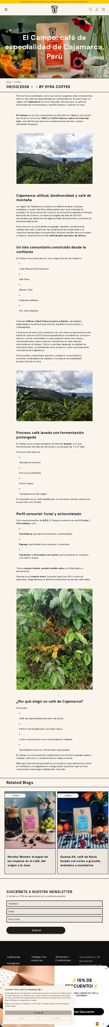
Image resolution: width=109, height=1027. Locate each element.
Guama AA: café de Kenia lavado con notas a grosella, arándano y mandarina (80, 861)
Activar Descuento (81, 1012)
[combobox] (100, 1024)
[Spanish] (100, 1024)
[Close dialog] (106, 968)
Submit (36, 930)
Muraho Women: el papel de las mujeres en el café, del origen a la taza (28, 861)
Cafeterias (13, 957)
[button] (6, 9)
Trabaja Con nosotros (39, 958)
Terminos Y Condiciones (63, 958)
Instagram (13, 963)
